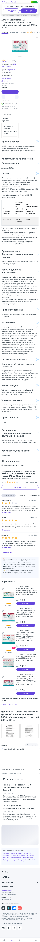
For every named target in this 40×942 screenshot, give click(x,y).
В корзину (25, 603)
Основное (4, 32)
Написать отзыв (20, 487)
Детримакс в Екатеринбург (26, 855)
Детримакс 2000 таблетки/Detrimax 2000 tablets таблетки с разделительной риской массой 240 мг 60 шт (25, 634)
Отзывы (28, 32)
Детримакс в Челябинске (10, 859)
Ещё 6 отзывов (7, 552)
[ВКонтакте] (3, 928)
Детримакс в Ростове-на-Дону (15, 861)
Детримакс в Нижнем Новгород (24, 857)
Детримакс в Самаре (23, 859)
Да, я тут (29, 11)
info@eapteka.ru (7, 890)
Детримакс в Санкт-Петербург (23, 853)
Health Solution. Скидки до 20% (12, 769)
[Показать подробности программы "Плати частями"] (16, 104)
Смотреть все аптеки (9, 704)
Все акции (30, 745)
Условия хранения (5, 120)
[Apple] (3, 908)
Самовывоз (6, 114)
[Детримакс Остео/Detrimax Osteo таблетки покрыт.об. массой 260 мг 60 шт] (8, 663)
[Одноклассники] (9, 928)
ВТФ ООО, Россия (7, 167)
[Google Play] (9, 908)
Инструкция (14, 32)
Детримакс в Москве (9, 853)
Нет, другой (11, 11)
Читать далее (6, 512)
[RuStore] (14, 908)
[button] (10, 2)
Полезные (21, 495)
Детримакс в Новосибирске (11, 855)
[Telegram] (14, 928)
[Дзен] (20, 928)
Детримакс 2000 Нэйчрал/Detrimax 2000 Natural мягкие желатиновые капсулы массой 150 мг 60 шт (26, 589)
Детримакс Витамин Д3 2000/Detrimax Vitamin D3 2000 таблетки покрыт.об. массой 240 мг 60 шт (25, 611)
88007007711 (6, 897)
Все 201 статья (19, 780)
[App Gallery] (20, 908)
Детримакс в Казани (9, 857)
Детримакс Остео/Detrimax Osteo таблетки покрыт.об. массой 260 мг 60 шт (26, 656)
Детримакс (11, 70)
